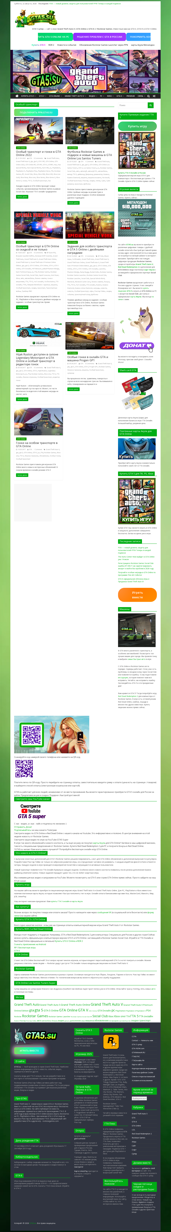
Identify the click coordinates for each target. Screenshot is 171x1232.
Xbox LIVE (49, 174)
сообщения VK (104, 912)
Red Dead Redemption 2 (128, 696)
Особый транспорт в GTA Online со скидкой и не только (37, 247)
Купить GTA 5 (27, 96)
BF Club (100, 256)
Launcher (102, 269)
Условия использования (142, 1080)
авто (77, 171)
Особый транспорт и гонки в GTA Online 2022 (38, 153)
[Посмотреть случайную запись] (154, 96)
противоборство (125, 1021)
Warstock (70, 282)
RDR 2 (51, 45)
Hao (55, 165)
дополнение (75, 1020)
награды (96, 288)
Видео (92, 96)
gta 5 (35, 161)
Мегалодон (148, 45)
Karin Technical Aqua (23, 272)
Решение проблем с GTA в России (73, 36)
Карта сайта (137, 1064)
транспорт (78, 184)
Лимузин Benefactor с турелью (38, 285)
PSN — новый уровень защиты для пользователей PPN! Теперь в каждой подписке (85, 3)
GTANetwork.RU (138, 1052)
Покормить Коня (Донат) (121, 36)
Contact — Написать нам (142, 1040)
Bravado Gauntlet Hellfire (25, 256)
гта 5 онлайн (38, 282)
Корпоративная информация (144, 1068)
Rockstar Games (106, 168)
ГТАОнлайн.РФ (138, 1060)
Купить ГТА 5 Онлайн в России (132, 173)
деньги (67, 1021)
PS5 (52, 171)
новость (70, 291)
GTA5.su (17, 1067)
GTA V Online (83, 269)
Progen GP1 (93, 367)
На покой (105, 178)
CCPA (134, 1036)
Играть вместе (137, 594)
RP (23, 174)
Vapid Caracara (44, 275)
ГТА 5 (30, 181)
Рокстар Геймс (100, 291)
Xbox (35, 174)
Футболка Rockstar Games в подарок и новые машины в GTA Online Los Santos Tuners (89, 155)
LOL (133, 1129)
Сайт (134, 1146)
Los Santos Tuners (90, 168)
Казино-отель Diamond (83, 288)
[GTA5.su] (85, 71)
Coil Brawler (76, 259)
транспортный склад (82, 294)
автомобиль (102, 171)
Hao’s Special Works (34, 168)
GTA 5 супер (137, 1044)
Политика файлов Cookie (142, 1072)
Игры (134, 1141)
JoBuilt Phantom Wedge (50, 269)
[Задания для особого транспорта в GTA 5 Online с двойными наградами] (89, 213)
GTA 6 (119, 96)
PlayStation (56, 168)
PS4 (36, 272)
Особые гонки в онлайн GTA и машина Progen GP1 (87, 358)
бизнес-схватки (40, 278)
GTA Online (54, 96)
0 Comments (38, 158)
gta (32, 161)
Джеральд (89, 174)
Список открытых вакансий (143, 1076)
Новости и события (66, 45)
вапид (69, 174)
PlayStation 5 (20, 171)
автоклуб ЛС (92, 171)
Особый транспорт (40, 181)
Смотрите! (78, 1167)
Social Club (29, 174)
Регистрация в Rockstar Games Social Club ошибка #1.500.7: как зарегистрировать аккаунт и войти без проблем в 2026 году (136, 566)
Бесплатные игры (27, 947)
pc (50, 168)
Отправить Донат (23, 827)
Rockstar (18, 1016)
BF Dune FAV (51, 253)
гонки (25, 181)
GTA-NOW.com (138, 1048)
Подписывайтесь (23, 830)
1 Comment (89, 161)
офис (92, 291)
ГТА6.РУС (136, 1056)
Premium (131, 96)
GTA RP (39, 165)
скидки (92, 181)
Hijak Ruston (42, 371)
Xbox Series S (50, 177)
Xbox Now (24, 177)
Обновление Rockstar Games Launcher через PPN (103, 45)
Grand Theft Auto (53, 158)
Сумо (103, 181)
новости (104, 288)
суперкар (70, 373)
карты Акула (137, 45)
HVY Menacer (36, 269)
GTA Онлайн (26, 269)
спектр (98, 181)
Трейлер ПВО (27, 291)
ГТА (26, 282)
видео (61, 1020)
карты (135, 296)
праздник (115, 1021)
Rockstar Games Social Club (96, 275)
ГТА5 (24, 285)
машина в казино (94, 178)
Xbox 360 (41, 174)
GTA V (41, 96)
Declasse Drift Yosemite (43, 256)
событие (70, 294)
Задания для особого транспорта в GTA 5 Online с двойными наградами (89, 249)
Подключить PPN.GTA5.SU (36, 112)
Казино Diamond (73, 178)
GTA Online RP (31, 165)
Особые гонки (55, 456)
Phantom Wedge (73, 272)
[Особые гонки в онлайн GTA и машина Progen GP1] (89, 323)
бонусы (107, 282)
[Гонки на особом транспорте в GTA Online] (38, 409)
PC (101, 96)
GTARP (50, 165)
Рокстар (86, 181)
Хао (49, 181)
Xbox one (32, 177)
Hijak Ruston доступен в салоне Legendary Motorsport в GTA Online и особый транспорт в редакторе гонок (37, 359)
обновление (44, 456)
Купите (142, 1202)
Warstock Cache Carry (83, 282)
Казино (106, 174)
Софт (134, 1150)
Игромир (78, 1062)
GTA (30, 158)
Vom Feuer (55, 275)
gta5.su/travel (79, 1138)
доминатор (98, 174)
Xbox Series (41, 177)
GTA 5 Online (34, 266)
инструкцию (123, 677)
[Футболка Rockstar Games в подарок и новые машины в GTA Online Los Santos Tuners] (89, 118)
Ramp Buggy (84, 272)
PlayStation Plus (31, 171)
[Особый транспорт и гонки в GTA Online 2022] (38, 118)
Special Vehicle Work (97, 278)
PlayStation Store (44, 171)
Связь (140, 96)
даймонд (81, 174)
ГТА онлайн (90, 285)
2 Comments (89, 256)
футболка (87, 184)
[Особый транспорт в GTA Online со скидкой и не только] (38, 213)
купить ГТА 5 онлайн (60, 901)
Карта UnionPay (81, 1171)
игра (83, 1021)
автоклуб (83, 171)
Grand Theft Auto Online (47, 259)
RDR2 (109, 96)
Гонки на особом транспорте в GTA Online (37, 444)
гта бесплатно (49, 282)
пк (110, 1021)
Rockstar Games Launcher (76, 275)
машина (84, 178)
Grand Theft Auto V (74, 96)
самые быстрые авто (136, 659)
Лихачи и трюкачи (29, 377)
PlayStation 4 (131, 1011)
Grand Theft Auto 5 (31, 259)
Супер (134, 1154)
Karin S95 (45, 168)
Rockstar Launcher (73, 278)
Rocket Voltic (94, 272)
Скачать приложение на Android (30, 944)
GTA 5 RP (41, 161)
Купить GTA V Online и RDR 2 (69, 941)
